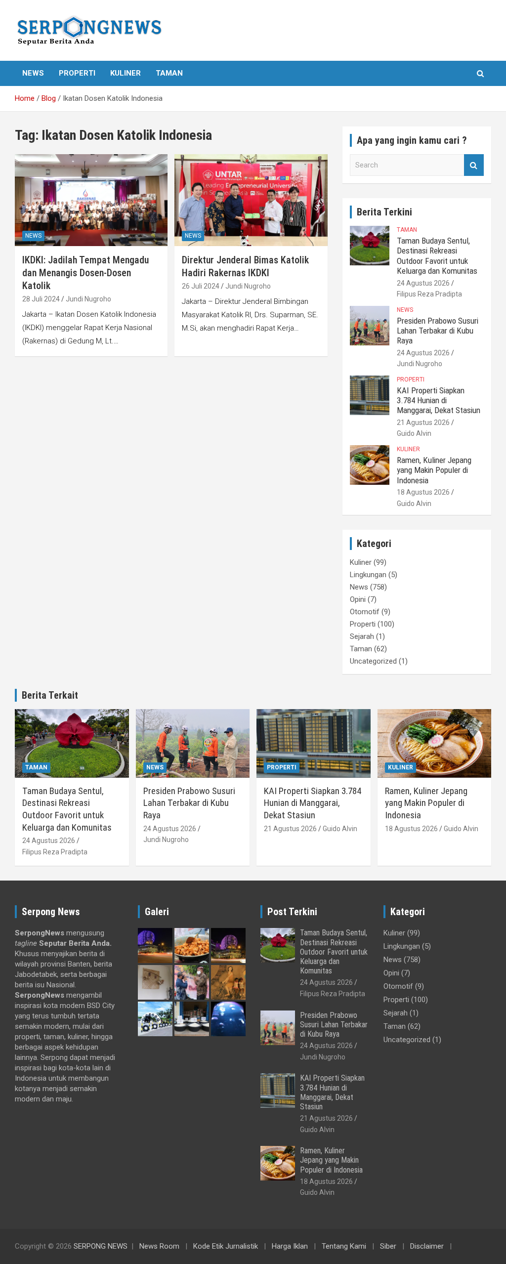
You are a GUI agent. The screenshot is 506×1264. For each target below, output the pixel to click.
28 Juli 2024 (41, 299)
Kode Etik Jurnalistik (225, 1246)
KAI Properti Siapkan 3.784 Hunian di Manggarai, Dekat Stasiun (438, 400)
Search (474, 165)
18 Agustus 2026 (423, 492)
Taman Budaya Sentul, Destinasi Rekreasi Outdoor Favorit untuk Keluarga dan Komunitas (437, 256)
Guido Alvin (414, 433)
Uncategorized (373, 661)
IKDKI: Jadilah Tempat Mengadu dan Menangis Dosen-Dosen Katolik (85, 273)
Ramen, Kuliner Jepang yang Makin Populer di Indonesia (434, 470)
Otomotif (365, 611)
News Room (159, 1246)
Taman (169, 73)
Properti (77, 73)
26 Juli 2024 (200, 286)
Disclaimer (427, 1246)
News (33, 73)
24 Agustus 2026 (423, 283)
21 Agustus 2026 (423, 422)
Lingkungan (368, 574)
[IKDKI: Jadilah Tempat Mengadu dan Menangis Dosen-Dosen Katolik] (91, 200)
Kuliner (125, 73)
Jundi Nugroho (88, 299)
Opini (358, 599)
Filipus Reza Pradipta (429, 294)
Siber (388, 1246)
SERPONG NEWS (100, 1246)
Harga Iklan (290, 1246)
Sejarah (362, 636)
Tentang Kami (344, 1246)
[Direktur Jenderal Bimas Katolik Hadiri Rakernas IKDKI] (251, 200)
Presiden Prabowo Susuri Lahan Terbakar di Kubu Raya (437, 331)
